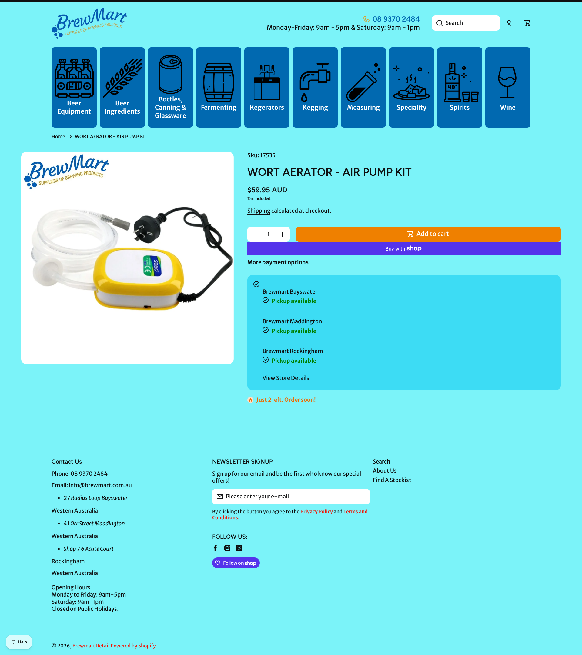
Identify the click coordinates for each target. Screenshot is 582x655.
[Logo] (89, 23)
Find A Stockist (392, 480)
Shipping (258, 210)
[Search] (437, 23)
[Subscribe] (362, 496)
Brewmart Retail (91, 646)
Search (381, 461)
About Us (385, 470)
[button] (527, 23)
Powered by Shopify (133, 646)
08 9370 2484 (396, 19)
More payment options (278, 262)
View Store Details (286, 377)
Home (58, 136)
